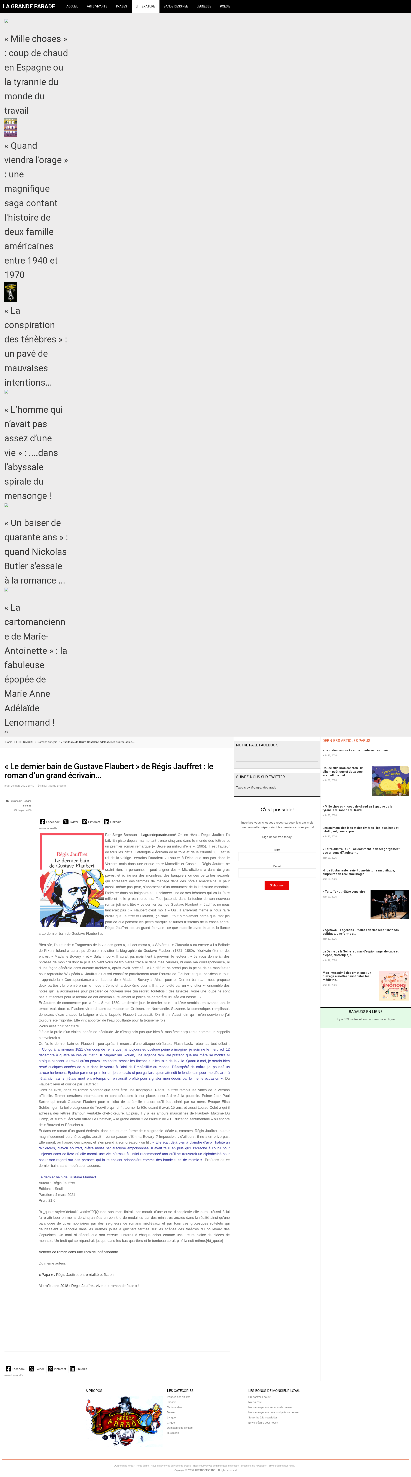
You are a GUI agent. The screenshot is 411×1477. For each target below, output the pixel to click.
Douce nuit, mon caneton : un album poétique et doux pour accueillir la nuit (343, 771)
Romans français (47, 742)
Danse (171, 1412)
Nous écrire (255, 1402)
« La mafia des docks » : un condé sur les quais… (357, 750)
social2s (53, 828)
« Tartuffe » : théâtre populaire (344, 891)
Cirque (171, 1422)
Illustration (173, 1432)
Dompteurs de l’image (180, 1427)
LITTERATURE (145, 6)
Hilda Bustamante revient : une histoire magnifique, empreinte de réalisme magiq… (359, 872)
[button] (50, 822)
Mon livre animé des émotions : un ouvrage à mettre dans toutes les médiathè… (347, 976)
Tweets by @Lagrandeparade (256, 787)
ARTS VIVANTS (97, 6)
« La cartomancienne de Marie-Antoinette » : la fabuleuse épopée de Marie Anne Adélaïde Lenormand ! (35, 665)
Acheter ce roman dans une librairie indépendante (78, 1252)
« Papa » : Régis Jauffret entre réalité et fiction (76, 1275)
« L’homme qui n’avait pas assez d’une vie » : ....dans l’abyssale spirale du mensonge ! (33, 452)
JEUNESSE (204, 6)
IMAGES (121, 6)
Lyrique (171, 1417)
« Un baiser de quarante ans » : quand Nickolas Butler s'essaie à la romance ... (36, 552)
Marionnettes (174, 1407)
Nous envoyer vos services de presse (270, 1407)
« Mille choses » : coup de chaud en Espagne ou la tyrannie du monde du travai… (357, 808)
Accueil (72, 6)
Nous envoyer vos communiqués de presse (273, 1412)
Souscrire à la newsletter (262, 1417)
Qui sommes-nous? (259, 1397)
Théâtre (171, 1402)
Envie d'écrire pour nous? (263, 1422)
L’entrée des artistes (178, 1397)
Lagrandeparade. (154, 835)
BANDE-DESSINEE (176, 6)
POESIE (225, 6)
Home (8, 742)
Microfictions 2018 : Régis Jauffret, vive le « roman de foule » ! (89, 1286)
